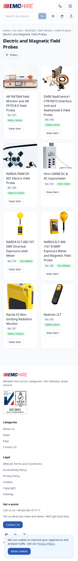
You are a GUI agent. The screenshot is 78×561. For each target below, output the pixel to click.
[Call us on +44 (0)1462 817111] (60, 6)
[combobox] (25, 16)
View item (15, 128)
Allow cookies (19, 551)
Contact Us (10, 447)
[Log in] (71, 16)
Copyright (9, 488)
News (6, 435)
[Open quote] (62, 16)
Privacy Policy (11, 476)
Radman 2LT (52, 314)
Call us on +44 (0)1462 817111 (22, 510)
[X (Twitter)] (24, 534)
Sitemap (8, 494)
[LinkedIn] (15, 534)
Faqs (6, 441)
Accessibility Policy (15, 470)
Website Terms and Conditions (22, 464)
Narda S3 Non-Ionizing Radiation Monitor (19, 319)
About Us (9, 429)
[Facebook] (6, 534)
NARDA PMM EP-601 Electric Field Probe (18, 178)
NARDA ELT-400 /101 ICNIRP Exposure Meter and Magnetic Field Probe (57, 251)
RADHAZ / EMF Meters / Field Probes (48, 30)
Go (42, 16)
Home (6, 30)
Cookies (8, 482)
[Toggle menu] (70, 6)
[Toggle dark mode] (53, 16)
